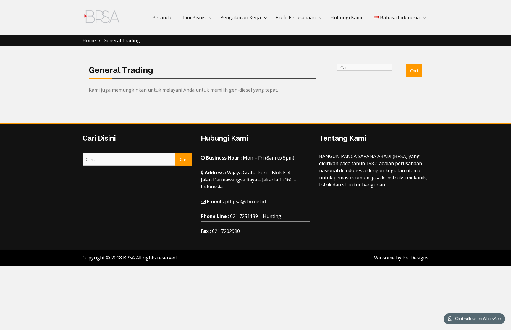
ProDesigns (415, 257)
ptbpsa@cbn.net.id (245, 201)
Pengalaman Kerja (240, 17)
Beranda (161, 17)
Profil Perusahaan (296, 17)
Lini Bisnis (194, 17)
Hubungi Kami (346, 17)
